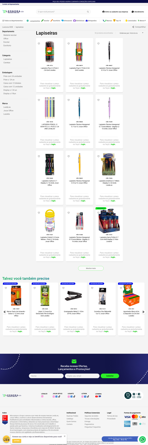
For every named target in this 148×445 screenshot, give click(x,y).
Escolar (6, 42)
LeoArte (6, 114)
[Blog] (100, 397)
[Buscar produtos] (88, 12)
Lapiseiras (7, 59)
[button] (15, 31)
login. (53, 88)
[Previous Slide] (4, 312)
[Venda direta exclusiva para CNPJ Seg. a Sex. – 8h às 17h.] (142, 439)
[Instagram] (42, 397)
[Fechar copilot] (64, 436)
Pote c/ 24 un (8, 80)
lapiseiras (19, 27)
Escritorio (7, 45)
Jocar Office (8, 111)
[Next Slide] (143, 312)
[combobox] (63, 11)
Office (5, 39)
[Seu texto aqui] (69, 397)
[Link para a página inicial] (8, 27)
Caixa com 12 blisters (12, 83)
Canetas (6, 63)
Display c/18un (9, 93)
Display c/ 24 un (10, 90)
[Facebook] (57, 397)
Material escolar (10, 35)
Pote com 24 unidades (12, 76)
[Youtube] (97, 397)
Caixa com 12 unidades (13, 87)
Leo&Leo (7, 107)
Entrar (16, 441)
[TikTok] (59, 397)
